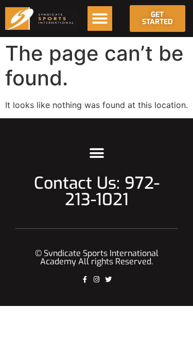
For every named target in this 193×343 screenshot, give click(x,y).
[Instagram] (96, 279)
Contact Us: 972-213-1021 (97, 191)
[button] (99, 18)
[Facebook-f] (84, 279)
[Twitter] (108, 279)
